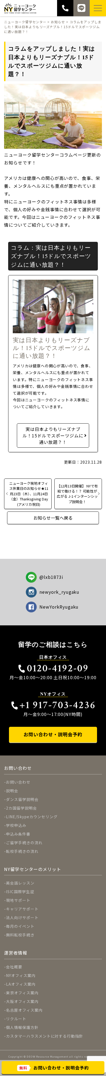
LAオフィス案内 (21, 984)
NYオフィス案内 (21, 975)
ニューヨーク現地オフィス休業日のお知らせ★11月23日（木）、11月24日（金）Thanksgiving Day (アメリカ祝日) (28, 494)
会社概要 (14, 966)
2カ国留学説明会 (21, 808)
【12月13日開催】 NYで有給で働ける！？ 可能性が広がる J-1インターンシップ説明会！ (77, 493)
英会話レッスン (20, 883)
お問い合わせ (18, 782)
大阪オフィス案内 (22, 1001)
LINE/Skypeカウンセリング (32, 816)
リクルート (16, 1018)
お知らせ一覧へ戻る (53, 517)
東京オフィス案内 (22, 992)
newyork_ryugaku (59, 592)
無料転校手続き (20, 935)
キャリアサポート (22, 909)
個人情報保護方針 (22, 1027)
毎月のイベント (20, 926)
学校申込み (16, 825)
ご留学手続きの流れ (24, 842)
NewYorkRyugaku (59, 606)
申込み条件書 (18, 834)
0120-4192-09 (57, 668)
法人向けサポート (22, 917)
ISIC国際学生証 (20, 891)
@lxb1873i (51, 577)
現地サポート (18, 900)
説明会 (12, 790)
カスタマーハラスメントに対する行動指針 (44, 1036)
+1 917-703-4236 (58, 705)
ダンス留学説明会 (22, 799)
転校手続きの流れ (22, 851)
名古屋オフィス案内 (24, 1010)
